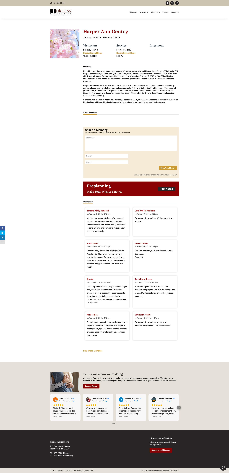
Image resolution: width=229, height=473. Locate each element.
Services (143, 12)
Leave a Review (91, 386)
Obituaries (133, 12)
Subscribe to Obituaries (161, 450)
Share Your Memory (168, 168)
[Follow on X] (172, 3)
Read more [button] (57, 416)
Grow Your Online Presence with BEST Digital (160, 470)
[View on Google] (55, 399)
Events (165, 12)
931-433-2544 (58, 3)
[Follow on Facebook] (167, 3)
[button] (50, 407)
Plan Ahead (167, 188)
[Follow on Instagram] (177, 3)
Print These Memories (92, 351)
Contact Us (175, 12)
